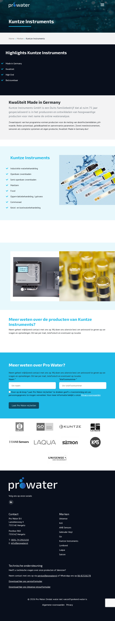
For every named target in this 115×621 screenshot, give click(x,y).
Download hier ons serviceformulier (25, 581)
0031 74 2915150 (20, 539)
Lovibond (63, 545)
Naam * (12, 379)
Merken (20, 38)
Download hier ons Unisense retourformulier (29, 586)
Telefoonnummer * (68, 379)
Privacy (69, 604)
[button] (11, 502)
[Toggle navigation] (102, 5)
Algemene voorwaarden (53, 604)
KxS (61, 523)
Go (60, 536)
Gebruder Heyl (66, 532)
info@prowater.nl (19, 543)
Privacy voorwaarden (91, 395)
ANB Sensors (65, 527)
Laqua (62, 549)
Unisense (63, 518)
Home (11, 38)
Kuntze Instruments (68, 541)
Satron (62, 554)
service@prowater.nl (47, 575)
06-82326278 (84, 575)
